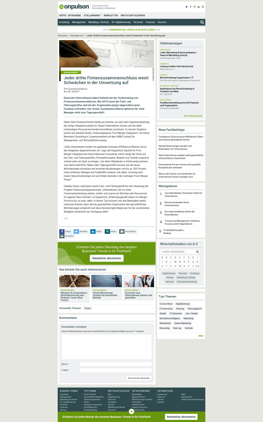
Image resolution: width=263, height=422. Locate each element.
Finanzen (150, 22)
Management (78, 22)
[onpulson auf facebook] (190, 6)
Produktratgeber (90, 410)
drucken (69, 236)
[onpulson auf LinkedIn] (199, 6)
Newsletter (111, 15)
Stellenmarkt (92, 15)
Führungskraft (195, 308)
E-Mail (65, 370)
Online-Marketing (182, 323)
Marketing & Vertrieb (186, 277)
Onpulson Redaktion (77, 88)
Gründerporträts (90, 407)
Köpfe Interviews (70, 15)
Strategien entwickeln (93, 405)
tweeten (83, 231)
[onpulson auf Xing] (194, 6)
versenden (130, 231)
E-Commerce (166, 308)
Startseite (62, 35)
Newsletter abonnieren (106, 258)
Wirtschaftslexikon (133, 15)
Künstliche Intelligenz (170, 318)
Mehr (201, 336)
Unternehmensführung (187, 282)
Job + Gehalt (191, 313)
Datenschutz (186, 397)
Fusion (88, 308)
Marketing (188, 318)
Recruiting (165, 328)
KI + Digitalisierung (121, 22)
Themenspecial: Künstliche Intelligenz (131, 30)
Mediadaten (137, 394)
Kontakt (161, 402)
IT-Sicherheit (176, 313)
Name (65, 364)
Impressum (162, 394)
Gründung (64, 22)
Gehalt (163, 313)
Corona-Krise (166, 304)
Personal (138, 22)
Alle (109, 394)
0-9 (197, 266)
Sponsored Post (138, 397)
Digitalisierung (169, 273)
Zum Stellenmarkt (193, 116)
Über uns (161, 397)
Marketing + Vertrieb (98, 22)
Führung (180, 308)
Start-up (177, 328)
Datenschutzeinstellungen (192, 399)
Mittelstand (165, 323)
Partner (161, 399)
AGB (183, 394)
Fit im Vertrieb (89, 394)
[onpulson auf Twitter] (187, 6)
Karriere (162, 22)
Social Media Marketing (93, 397)
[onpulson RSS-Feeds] (203, 6)
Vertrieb (189, 328)
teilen (68, 231)
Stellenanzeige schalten (142, 399)
